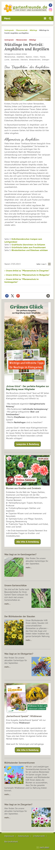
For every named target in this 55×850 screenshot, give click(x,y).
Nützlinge (33, 30)
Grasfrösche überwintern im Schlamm (28, 244)
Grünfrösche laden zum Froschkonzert (29, 247)
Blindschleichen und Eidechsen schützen (30, 250)
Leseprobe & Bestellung (27, 444)
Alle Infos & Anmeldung (27, 541)
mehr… (29, 567)
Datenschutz (23, 836)
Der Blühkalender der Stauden (19, 616)
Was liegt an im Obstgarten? (18, 653)
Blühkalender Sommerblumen (19, 762)
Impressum (9, 836)
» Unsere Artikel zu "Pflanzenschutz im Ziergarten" (26, 270)
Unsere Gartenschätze (15, 585)
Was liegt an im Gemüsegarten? (20, 554)
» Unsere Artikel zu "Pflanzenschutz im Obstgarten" (27, 275)
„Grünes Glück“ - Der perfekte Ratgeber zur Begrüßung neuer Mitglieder (27, 388)
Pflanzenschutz (22, 30)
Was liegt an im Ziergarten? (18, 804)
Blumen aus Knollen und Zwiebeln (23, 488)
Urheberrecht (39, 836)
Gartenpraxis (9, 30)
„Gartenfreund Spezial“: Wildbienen (24, 716)
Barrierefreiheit (11, 841)
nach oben (44, 847)
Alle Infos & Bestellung (27, 749)
